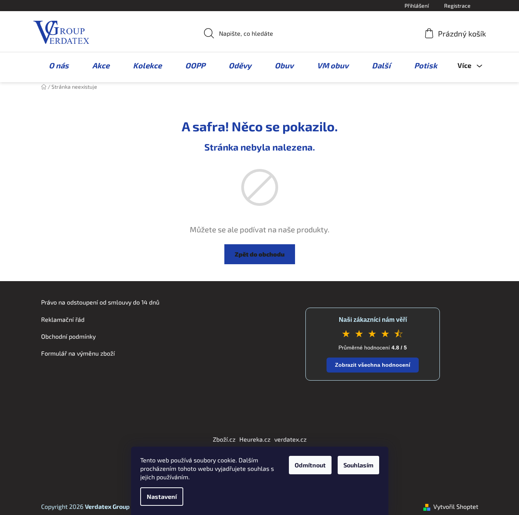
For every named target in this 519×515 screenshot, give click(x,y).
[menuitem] (54, 65)
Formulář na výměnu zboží (78, 353)
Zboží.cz (224, 439)
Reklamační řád (63, 319)
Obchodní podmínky (68, 336)
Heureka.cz (254, 439)
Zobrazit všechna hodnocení (372, 365)
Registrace (457, 5)
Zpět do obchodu (260, 254)
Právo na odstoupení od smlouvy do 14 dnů (100, 302)
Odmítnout (310, 465)
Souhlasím (358, 465)
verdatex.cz (290, 439)
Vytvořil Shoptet (455, 506)
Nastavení (162, 496)
